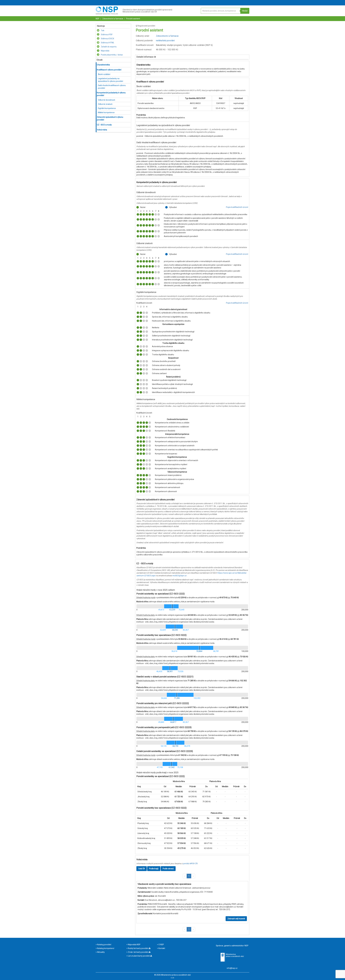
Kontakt (161, 948)
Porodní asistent (133, 19)
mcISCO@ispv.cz (179, 575)
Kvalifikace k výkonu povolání (109, 70)
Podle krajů (153, 869)
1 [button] (188, 876)
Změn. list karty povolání (138, 952)
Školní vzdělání (104, 74)
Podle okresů (168, 869)
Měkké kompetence (106, 112)
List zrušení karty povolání (138, 956)
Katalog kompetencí (105, 948)
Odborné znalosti (105, 104)
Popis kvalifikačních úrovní (237, 207)
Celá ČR (141, 869)
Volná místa (102, 130)
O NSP (161, 944)
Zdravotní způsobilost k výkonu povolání (110, 118)
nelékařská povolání (165, 40)
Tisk (102, 30)
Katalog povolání (104, 944)
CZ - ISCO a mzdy (104, 125)
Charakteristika (103, 65)
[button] (185, 876)
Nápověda (104, 51)
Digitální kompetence (107, 108)
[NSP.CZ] (107, 14)
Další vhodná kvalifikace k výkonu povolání (112, 86)
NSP (97, 19)
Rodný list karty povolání (138, 948)
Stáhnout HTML (107, 43)
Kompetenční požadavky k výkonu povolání (111, 94)
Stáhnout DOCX (107, 38)
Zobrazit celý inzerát (236, 919)
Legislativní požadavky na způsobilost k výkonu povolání (110, 79)
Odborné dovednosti (106, 100)
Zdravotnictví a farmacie (112, 19)
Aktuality (101, 952)
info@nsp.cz (232, 968)
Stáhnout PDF (106, 34)
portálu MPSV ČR (190, 863)
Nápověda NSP (133, 944)
